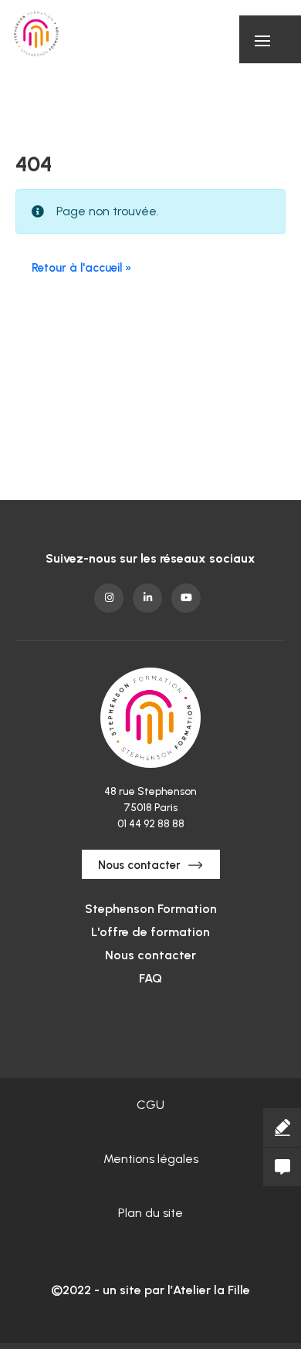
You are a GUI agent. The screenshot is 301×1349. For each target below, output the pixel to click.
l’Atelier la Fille (208, 1290)
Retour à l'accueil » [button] (82, 268)
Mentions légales (150, 1158)
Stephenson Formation (151, 908)
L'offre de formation (150, 932)
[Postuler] (282, 1127)
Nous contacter (139, 865)
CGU (150, 1104)
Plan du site (150, 1212)
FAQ (150, 978)
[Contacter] (282, 1167)
